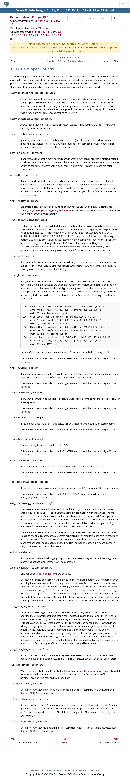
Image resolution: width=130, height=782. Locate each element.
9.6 (59, 31)
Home (105, 60)
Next (117, 60)
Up (22, 60)
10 (54, 31)
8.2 (59, 35)
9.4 (19, 35)
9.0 (42, 35)
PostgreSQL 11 (41, 17)
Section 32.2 (27, 693)
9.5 (13, 35)
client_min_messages (32, 210)
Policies (35, 770)
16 (57, 20)
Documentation (19, 17)
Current (39, 20)
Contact (94, 770)
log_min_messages (58, 210)
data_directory (91, 670)
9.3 (25, 35)
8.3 (53, 35)
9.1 (36, 35)
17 (52, 20)
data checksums (48, 573)
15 (11, 24)
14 (16, 24)
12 (44, 31)
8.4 (48, 35)
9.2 (30, 35)
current (68, 47)
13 (39, 31)
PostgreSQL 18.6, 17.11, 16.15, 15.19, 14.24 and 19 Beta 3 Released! (75, 10)
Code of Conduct (52, 770)
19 (39, 28)
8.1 (12, 38)
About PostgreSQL (76, 770)
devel (46, 28)
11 (49, 31)
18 (46, 20)
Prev (12, 60)
